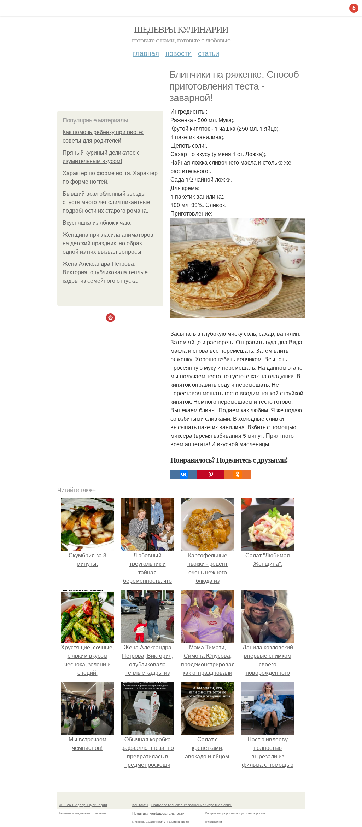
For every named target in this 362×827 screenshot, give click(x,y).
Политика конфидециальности (158, 813)
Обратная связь (218, 804)
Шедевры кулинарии (181, 29)
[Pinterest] (210, 474)
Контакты (140, 804)
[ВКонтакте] (183, 474)
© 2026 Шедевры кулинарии (83, 804)
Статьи (208, 53)
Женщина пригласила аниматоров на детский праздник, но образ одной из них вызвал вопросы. (108, 243)
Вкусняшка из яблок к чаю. (97, 223)
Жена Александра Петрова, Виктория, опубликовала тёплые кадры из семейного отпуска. (105, 272)
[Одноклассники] (237, 474)
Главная (146, 53)
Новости (178, 53)
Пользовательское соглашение (178, 804)
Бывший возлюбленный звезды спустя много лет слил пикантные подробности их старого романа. (106, 202)
